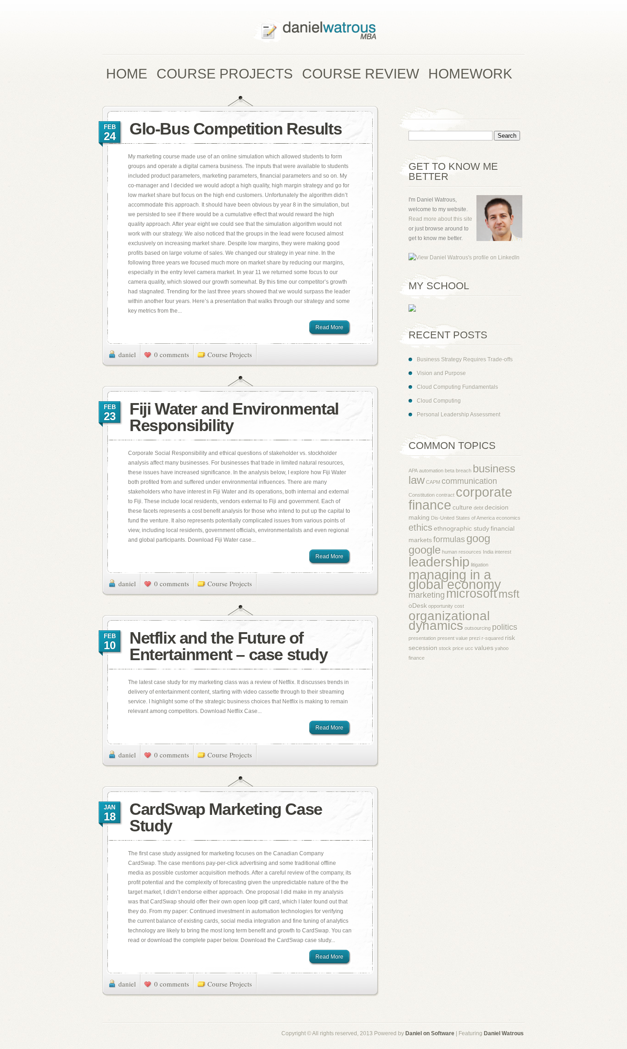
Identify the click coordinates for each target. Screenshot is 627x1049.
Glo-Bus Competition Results (235, 128)
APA (413, 470)
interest (503, 552)
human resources (461, 552)
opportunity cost (446, 606)
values (484, 647)
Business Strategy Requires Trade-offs (465, 359)
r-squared (492, 638)
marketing (427, 595)
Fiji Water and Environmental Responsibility (234, 417)
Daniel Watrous (504, 1033)
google (425, 550)
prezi (474, 638)
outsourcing (478, 628)
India (488, 552)
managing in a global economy (455, 579)
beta (449, 470)
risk (510, 637)
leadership (439, 561)
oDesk (418, 605)
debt (478, 507)
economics (508, 518)
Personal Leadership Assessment (458, 414)
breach (463, 470)
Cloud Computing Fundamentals (457, 387)
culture (462, 507)
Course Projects (229, 354)
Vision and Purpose (441, 373)
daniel (127, 354)
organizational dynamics (449, 621)
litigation (479, 564)
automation (431, 470)
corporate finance (460, 498)
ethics (420, 527)
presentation (422, 638)
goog (478, 538)
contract (445, 495)
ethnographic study (461, 528)
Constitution (422, 495)
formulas (449, 539)
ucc (469, 648)
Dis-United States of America (463, 518)
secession (423, 647)
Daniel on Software (429, 1033)
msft (509, 594)
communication (469, 481)
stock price (451, 648)
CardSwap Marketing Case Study (225, 817)
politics (504, 627)
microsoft (471, 593)
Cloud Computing (439, 401)
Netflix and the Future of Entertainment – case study (228, 646)
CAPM (433, 482)
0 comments (171, 354)
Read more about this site (440, 219)
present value (452, 638)
